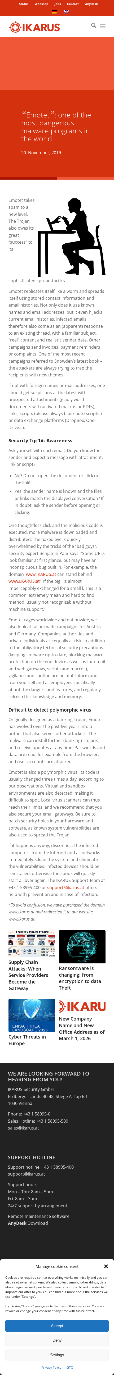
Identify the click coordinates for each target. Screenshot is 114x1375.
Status (23, 4)
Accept (57, 1325)
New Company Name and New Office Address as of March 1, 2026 (82, 1028)
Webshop (41, 4)
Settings (57, 1355)
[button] (106, 1266)
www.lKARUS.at (41, 574)
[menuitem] (23, 4)
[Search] (91, 26)
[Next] (98, 976)
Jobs (58, 4)
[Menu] (103, 26)
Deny (57, 1340)
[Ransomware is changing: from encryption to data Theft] (82, 946)
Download (28, 1223)
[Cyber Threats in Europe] (31, 1015)
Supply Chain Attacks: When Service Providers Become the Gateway (28, 975)
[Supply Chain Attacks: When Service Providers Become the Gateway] (31, 943)
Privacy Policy (51, 1367)
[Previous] (16, 976)
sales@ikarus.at (23, 1128)
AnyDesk (91, 4)
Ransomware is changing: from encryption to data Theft (80, 978)
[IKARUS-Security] (47, 26)
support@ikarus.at (65, 887)
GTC (70, 1367)
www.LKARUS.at (24, 581)
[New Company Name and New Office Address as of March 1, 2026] (82, 1006)
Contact (73, 4)
